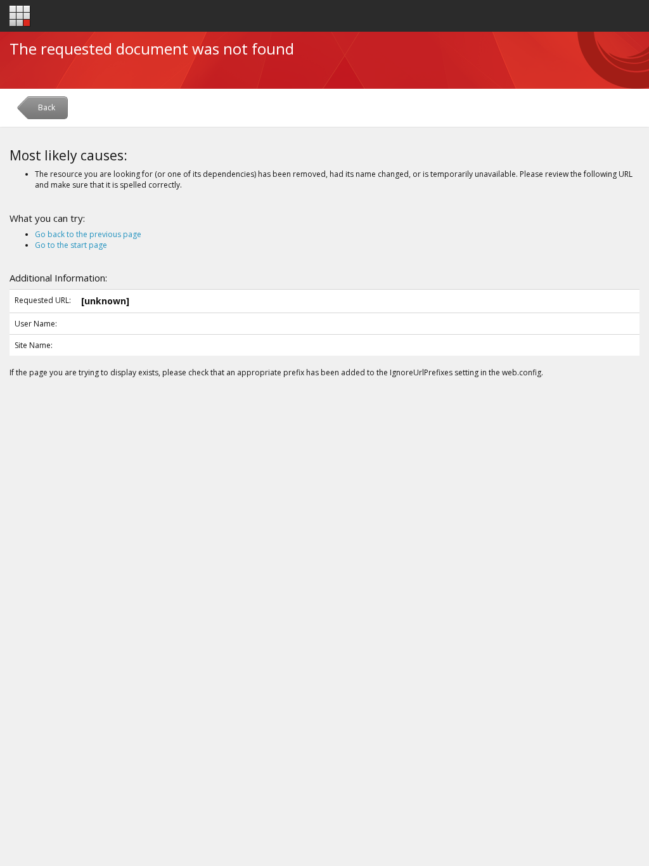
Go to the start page (71, 245)
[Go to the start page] (20, 16)
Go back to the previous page (88, 234)
